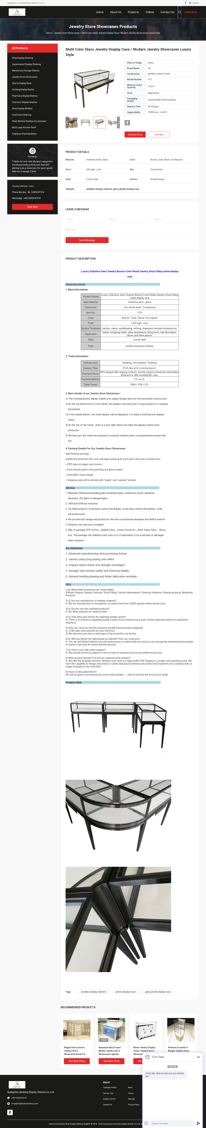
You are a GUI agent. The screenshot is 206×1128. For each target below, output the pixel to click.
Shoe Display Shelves (22, 108)
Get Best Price (135, 134)
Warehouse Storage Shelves (26, 70)
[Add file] (146, 1123)
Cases (130, 1093)
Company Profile (109, 1087)
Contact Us (107, 1105)
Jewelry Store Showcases (66, 33)
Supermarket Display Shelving (26, 64)
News (130, 1087)
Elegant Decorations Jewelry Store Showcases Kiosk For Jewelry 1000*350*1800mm (75, 1051)
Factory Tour (108, 1093)
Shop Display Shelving (22, 58)
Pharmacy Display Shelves (25, 96)
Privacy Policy (133, 1105)
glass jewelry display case (157, 992)
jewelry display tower (126, 992)
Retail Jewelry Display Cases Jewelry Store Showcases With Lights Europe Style (145, 1051)
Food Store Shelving (21, 115)
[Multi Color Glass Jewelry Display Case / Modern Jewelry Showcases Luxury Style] (93, 87)
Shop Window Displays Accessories (29, 121)
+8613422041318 (32, 198)
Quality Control (109, 1099)
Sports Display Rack (21, 83)
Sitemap (131, 1099)
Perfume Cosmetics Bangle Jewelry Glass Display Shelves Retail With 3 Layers (179, 1051)
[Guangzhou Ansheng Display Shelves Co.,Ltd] (17, 12)
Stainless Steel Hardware (24, 134)
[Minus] (198, 1057)
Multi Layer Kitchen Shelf (24, 127)
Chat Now (32, 206)
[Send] (198, 1123)
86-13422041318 (36, 192)
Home (49, 33)
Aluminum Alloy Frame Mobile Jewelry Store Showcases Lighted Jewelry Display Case (110, 1051)
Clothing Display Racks (23, 89)
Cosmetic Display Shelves (24, 102)
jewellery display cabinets (93, 992)
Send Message (87, 240)
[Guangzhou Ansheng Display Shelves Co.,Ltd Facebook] (186, 3)
